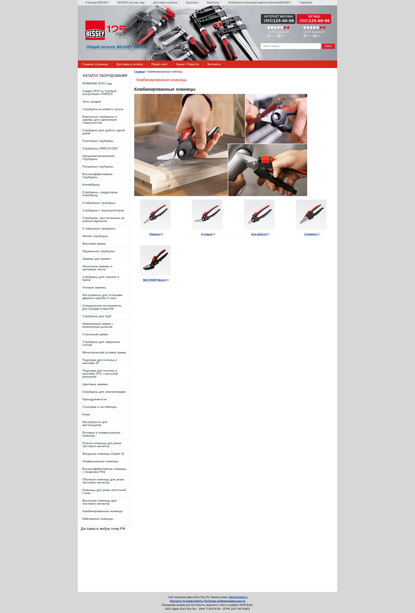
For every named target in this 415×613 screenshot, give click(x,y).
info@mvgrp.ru (238, 597)
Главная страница (95, 64)
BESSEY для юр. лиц (131, 2)
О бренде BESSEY (97, 2)
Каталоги (192, 2)
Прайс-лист (159, 64)
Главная (139, 71)
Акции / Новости (187, 64)
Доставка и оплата (165, 2)
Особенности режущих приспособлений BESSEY (259, 2)
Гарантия (306, 2)
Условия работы (193, 601)
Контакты (213, 2)
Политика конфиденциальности (224, 601)
